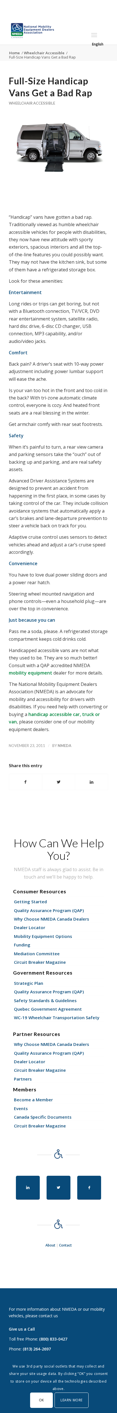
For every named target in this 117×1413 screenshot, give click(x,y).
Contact (65, 1245)
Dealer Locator (29, 927)
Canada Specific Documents (43, 1117)
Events (21, 1108)
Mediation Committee (37, 953)
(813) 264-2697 (37, 1349)
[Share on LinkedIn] (91, 782)
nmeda (64, 745)
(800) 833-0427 (53, 1339)
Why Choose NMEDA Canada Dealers (51, 919)
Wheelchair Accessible (32, 103)
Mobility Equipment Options (43, 936)
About (50, 1245)
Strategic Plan (28, 983)
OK (41, 1400)
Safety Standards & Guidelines (45, 1000)
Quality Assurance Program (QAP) (49, 910)
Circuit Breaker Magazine (40, 962)
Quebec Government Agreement (48, 1009)
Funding (22, 945)
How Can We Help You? (59, 849)
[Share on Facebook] (25, 782)
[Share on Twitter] (58, 782)
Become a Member (33, 1099)
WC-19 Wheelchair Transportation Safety (56, 1017)
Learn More (71, 1400)
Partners (23, 1079)
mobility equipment (30, 673)
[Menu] (94, 35)
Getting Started (30, 901)
